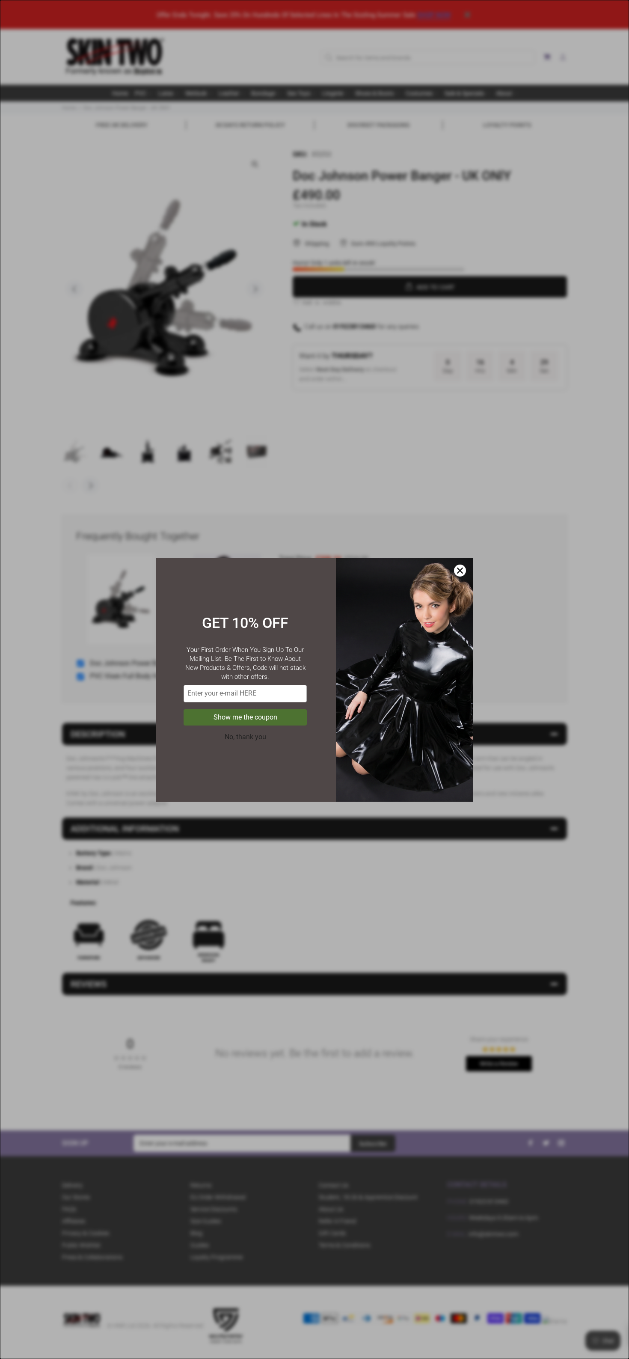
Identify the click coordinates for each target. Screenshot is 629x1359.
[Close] (460, 571)
